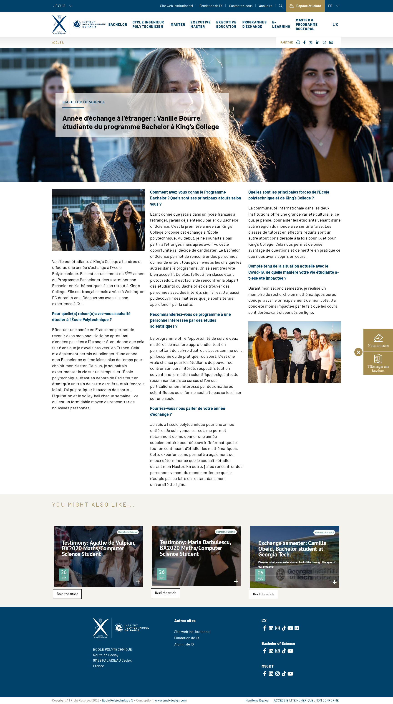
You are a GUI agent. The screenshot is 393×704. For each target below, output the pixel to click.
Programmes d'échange (254, 24)
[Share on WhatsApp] (324, 42)
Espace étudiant (308, 6)
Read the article (67, 594)
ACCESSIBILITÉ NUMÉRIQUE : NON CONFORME (306, 700)
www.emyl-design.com (171, 700)
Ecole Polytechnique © (118, 700)
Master (178, 24)
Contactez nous (105, 675)
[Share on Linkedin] (317, 42)
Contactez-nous (240, 6)
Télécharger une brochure (378, 368)
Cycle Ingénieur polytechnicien (148, 24)
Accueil (58, 42)
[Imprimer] (298, 42)
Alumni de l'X (184, 644)
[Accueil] (79, 24)
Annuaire (265, 6)
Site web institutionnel (176, 6)
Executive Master (201, 24)
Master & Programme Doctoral (307, 24)
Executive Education (226, 24)
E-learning (281, 24)
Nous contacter (378, 345)
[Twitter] (311, 43)
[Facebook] (304, 42)
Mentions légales (256, 700)
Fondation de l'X (210, 6)
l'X (335, 24)
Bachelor (117, 24)
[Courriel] (331, 42)
